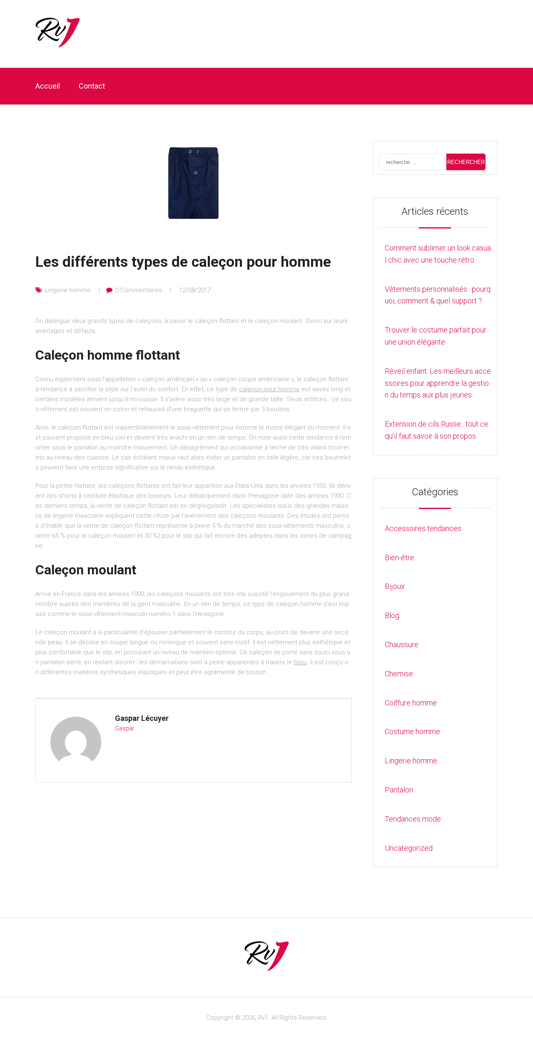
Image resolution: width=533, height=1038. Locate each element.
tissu (300, 662)
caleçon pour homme (269, 389)
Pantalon (399, 789)
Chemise (399, 673)
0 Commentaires (138, 290)
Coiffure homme (411, 702)
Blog (392, 615)
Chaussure (401, 644)
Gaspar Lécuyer (142, 718)
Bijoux (395, 586)
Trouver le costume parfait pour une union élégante (435, 335)
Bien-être (399, 557)
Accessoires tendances (423, 528)
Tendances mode (413, 819)
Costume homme (412, 731)
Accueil (47, 86)
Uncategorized (409, 848)
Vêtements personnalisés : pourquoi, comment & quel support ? (438, 295)
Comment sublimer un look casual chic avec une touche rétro (438, 253)
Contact (92, 86)
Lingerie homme (68, 290)
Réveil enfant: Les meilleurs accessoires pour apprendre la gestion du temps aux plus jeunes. (438, 383)
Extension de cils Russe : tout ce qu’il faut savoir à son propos (436, 430)
